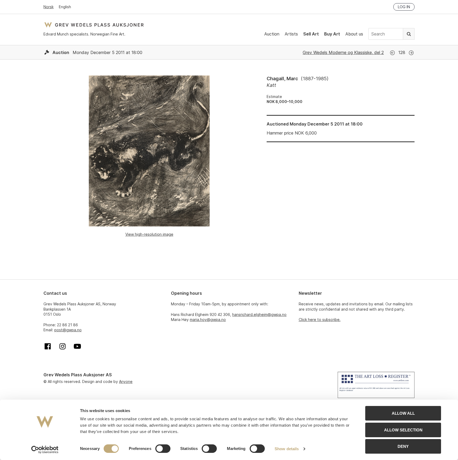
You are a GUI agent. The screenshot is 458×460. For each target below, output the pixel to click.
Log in (404, 7)
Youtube (77, 346)
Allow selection (403, 430)
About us (354, 34)
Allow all (403, 413)
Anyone (126, 381)
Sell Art (311, 34)
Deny (403, 446)
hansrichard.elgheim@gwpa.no (259, 314)
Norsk (48, 7)
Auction (271, 34)
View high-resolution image (149, 234)
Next (411, 53)
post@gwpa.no (68, 330)
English (65, 7)
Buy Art (332, 34)
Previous (392, 53)
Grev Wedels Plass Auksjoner (93, 24)
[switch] (162, 448)
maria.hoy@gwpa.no (208, 319)
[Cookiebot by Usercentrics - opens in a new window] (45, 450)
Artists (291, 34)
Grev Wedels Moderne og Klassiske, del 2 (343, 52)
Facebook (47, 346)
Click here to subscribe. (320, 319)
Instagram (62, 346)
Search (409, 34)
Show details (287, 448)
